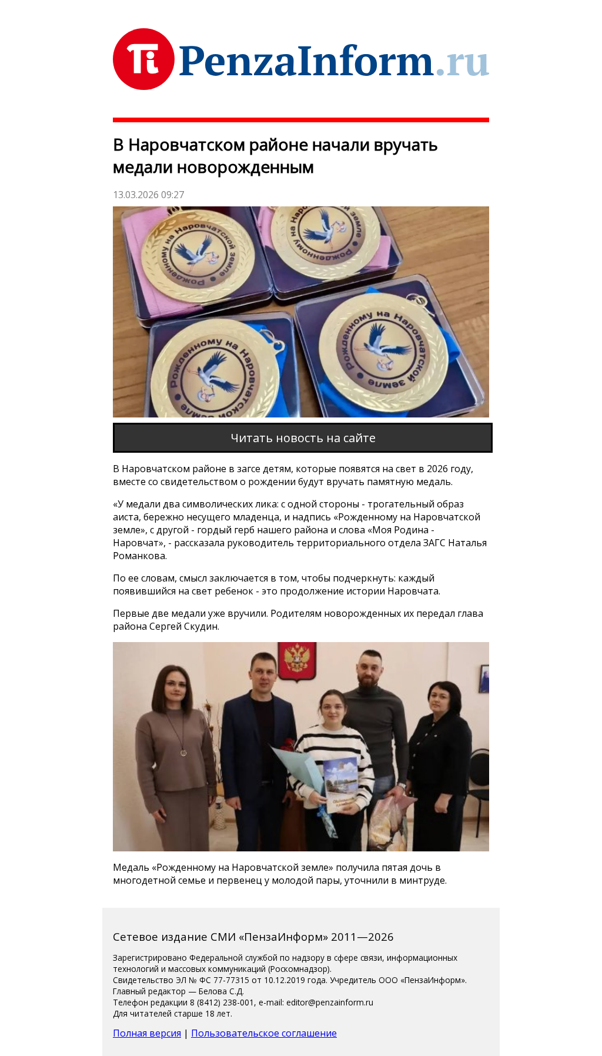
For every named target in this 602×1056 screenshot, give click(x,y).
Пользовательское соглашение (264, 1033)
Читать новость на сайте (303, 438)
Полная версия (147, 1033)
